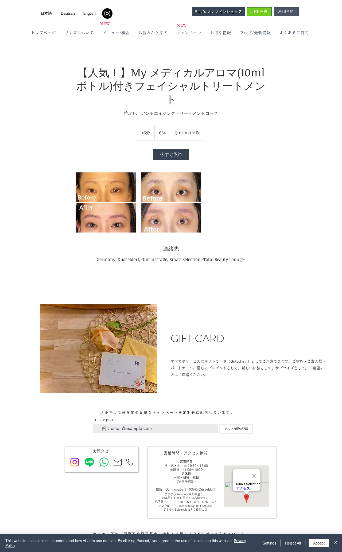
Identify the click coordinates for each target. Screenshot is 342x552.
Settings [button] (269, 543)
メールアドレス (104, 420)
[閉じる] (335, 543)
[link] (171, 154)
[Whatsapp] (104, 462)
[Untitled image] (106, 202)
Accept (319, 543)
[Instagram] (107, 13)
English (89, 13)
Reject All (293, 543)
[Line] (89, 462)
